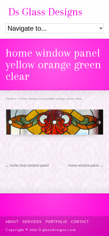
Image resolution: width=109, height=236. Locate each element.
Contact (80, 222)
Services (32, 222)
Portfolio (56, 222)
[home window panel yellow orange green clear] (55, 122)
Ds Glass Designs (45, 12)
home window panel (85, 165)
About (12, 222)
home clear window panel (27, 165)
